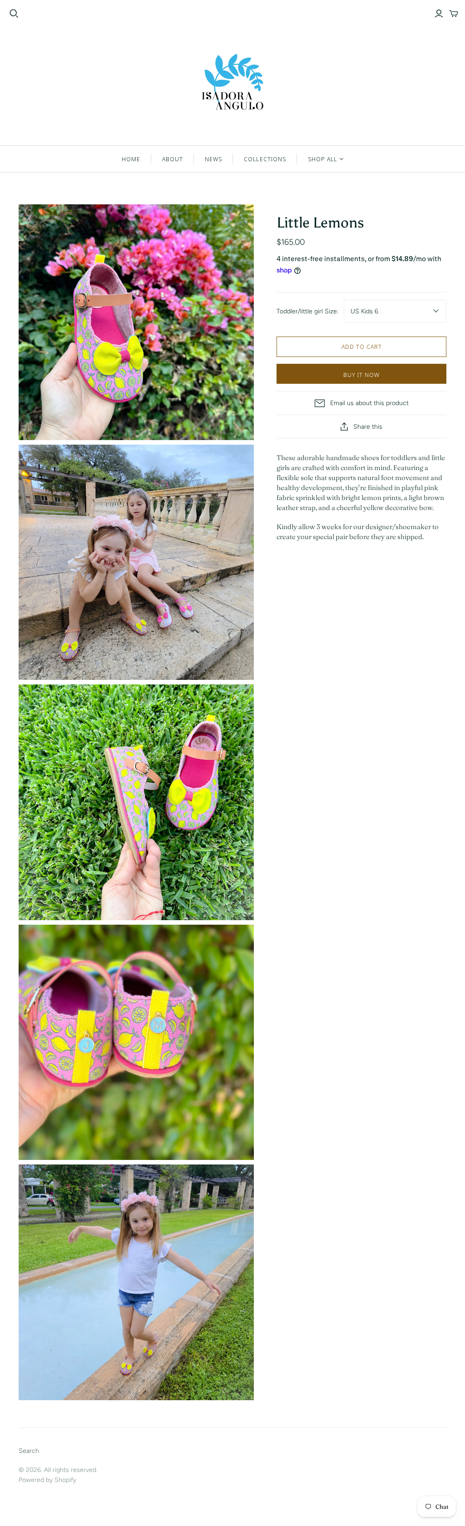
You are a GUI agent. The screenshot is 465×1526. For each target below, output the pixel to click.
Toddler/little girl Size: (307, 311)
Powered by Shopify (47, 1480)
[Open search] (14, 13)
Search (29, 1451)
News (213, 159)
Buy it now (361, 375)
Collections (265, 159)
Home (131, 159)
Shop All (322, 159)
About (172, 159)
